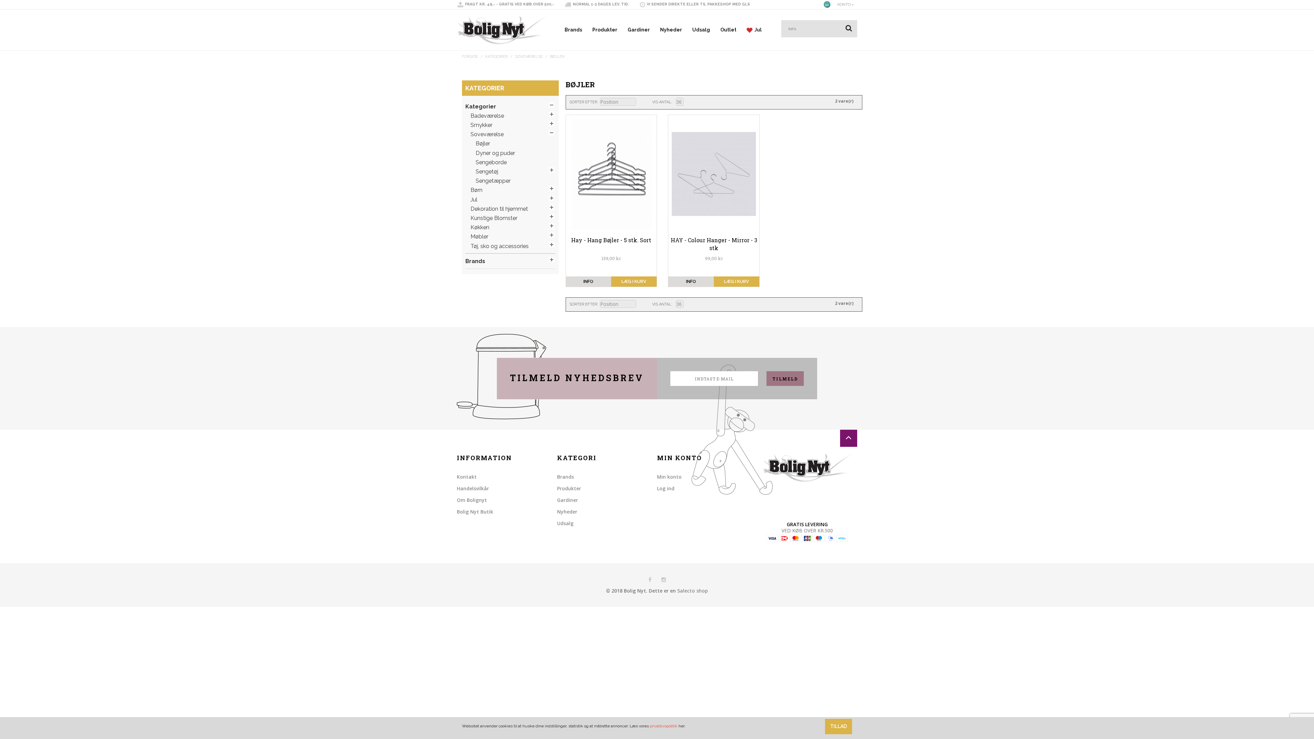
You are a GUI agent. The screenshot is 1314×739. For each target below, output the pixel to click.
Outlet (728, 30)
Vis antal (661, 102)
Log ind (665, 488)
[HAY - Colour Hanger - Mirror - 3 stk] (713, 174)
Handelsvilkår (473, 488)
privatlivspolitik (664, 726)
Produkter (604, 30)
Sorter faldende (642, 102)
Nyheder (671, 30)
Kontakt (467, 477)
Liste (700, 101)
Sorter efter (583, 102)
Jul (757, 30)
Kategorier (496, 56)
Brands (573, 30)
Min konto (669, 477)
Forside (470, 56)
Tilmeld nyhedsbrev (577, 378)
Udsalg (701, 30)
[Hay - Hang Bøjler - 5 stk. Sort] (611, 174)
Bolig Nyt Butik (475, 511)
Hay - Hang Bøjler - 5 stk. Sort (611, 240)
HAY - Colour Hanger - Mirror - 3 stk (714, 243)
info (588, 281)
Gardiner (639, 30)
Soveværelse (529, 56)
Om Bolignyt (472, 500)
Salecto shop (692, 590)
